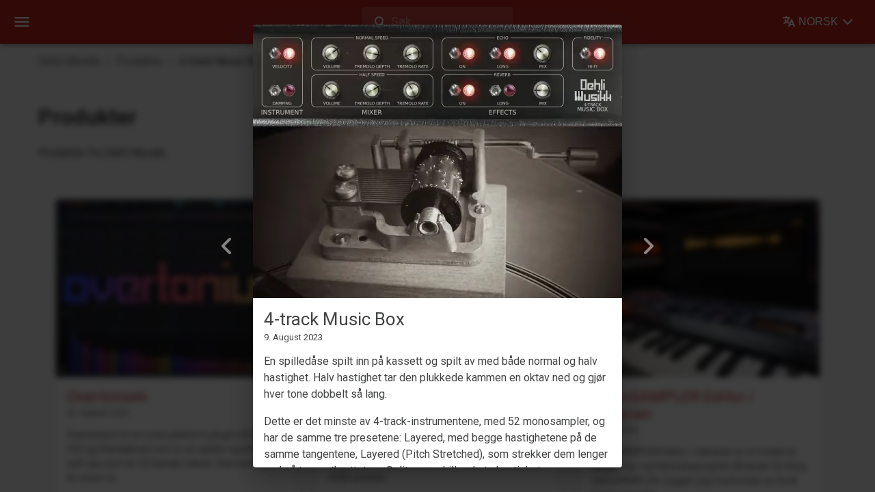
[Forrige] (227, 246)
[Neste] (648, 246)
